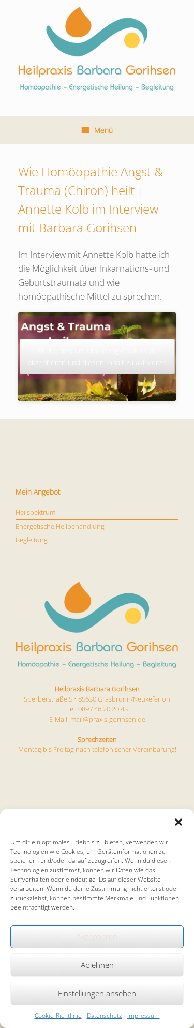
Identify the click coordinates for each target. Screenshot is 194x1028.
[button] (178, 822)
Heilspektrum (35, 512)
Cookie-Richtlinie (58, 1015)
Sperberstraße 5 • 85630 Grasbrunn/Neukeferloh (97, 699)
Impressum (143, 1015)
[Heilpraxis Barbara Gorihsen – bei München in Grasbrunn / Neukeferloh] (97, 50)
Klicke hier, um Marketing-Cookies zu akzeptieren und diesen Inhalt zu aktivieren (97, 356)
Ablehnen (97, 965)
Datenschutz (104, 1015)
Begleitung (32, 539)
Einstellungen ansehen (97, 993)
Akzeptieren (97, 936)
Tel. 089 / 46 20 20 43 (97, 708)
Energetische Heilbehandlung (60, 526)
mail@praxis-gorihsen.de (107, 719)
